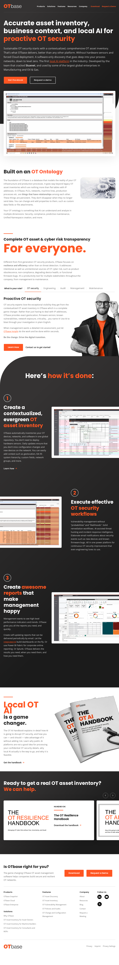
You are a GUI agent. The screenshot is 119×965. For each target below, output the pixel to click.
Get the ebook (15, 80)
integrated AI (10, 641)
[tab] (33, 288)
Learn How (13, 347)
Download (74, 873)
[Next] (112, 795)
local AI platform (59, 61)
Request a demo (43, 80)
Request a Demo (99, 873)
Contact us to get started (38, 347)
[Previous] (105, 795)
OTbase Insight (11, 331)
